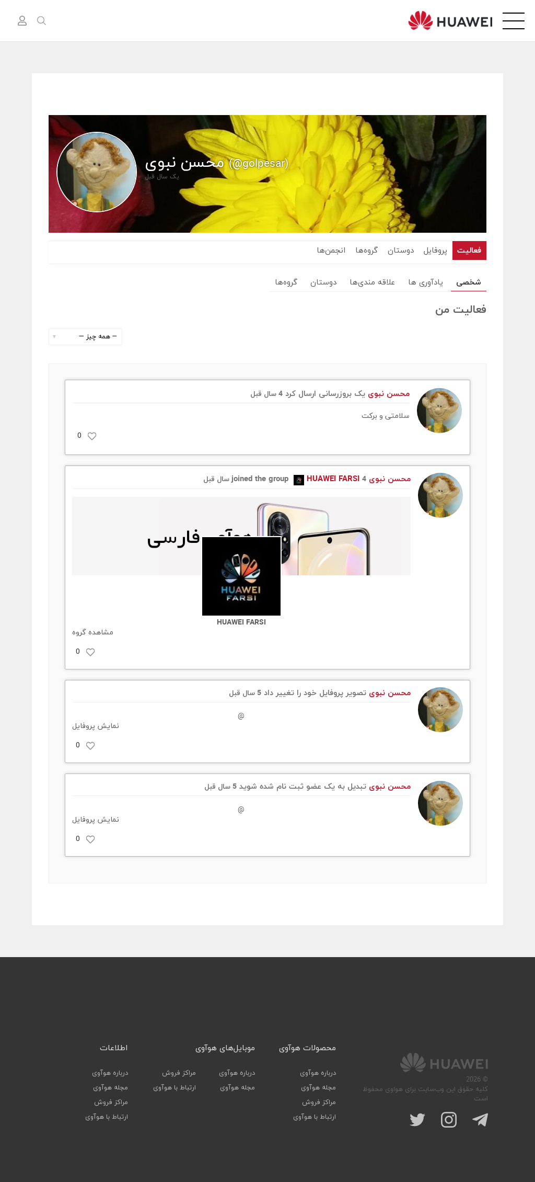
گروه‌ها (366, 250)
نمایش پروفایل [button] (95, 726)
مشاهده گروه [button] (92, 633)
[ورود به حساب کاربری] (22, 21)
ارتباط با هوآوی (314, 1117)
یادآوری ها (425, 282)
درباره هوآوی (318, 1073)
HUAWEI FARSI (333, 479)
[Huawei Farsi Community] (450, 20)
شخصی (468, 282)
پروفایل (435, 250)
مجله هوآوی (318, 1088)
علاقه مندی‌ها (372, 282)
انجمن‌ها (331, 250)
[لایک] (92, 436)
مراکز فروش (319, 1102)
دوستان (401, 250)
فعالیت (469, 250)
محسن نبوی (389, 394)
